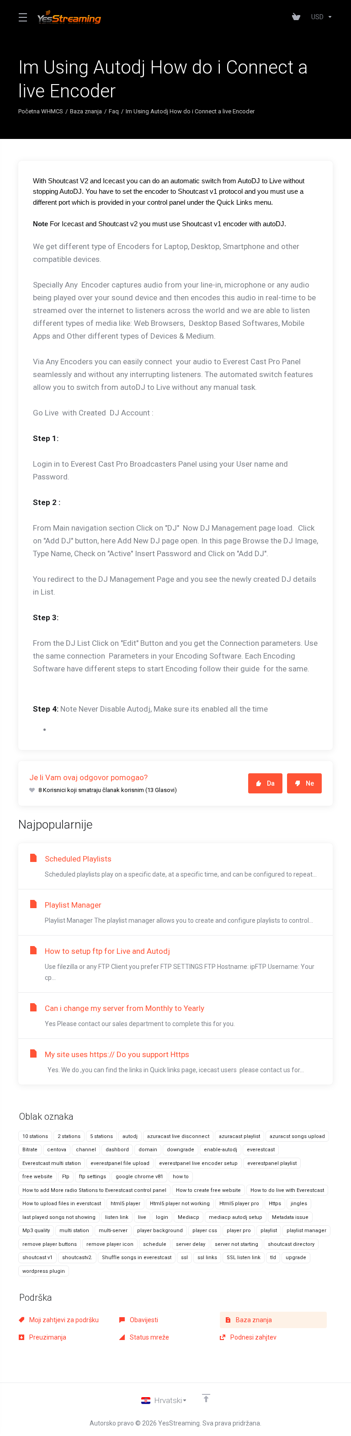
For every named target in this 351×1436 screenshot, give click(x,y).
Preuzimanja (47, 1337)
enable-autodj (220, 1150)
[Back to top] (206, 1398)
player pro (239, 1231)
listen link (116, 1217)
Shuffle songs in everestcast (136, 1257)
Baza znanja (86, 111)
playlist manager (306, 1231)
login (162, 1217)
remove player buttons (49, 1244)
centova (56, 1150)
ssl (184, 1257)
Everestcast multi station (51, 1163)
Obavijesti (143, 1320)
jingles (299, 1204)
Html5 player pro (239, 1204)
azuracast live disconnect (178, 1136)
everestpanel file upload (119, 1163)
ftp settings (92, 1177)
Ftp (65, 1177)
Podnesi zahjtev (253, 1337)
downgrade (180, 1150)
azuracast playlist (239, 1136)
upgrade (296, 1257)
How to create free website (208, 1190)
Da (271, 783)
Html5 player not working (180, 1204)
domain (147, 1150)
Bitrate (29, 1150)
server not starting (236, 1244)
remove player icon (109, 1244)
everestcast (261, 1150)
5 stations (101, 1136)
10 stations (35, 1136)
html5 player (125, 1204)
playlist (269, 1231)
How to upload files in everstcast (61, 1204)
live (142, 1217)
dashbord (117, 1150)
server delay (190, 1244)
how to (181, 1177)
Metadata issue (290, 1217)
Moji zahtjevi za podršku (63, 1320)
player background (160, 1231)
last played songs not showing (59, 1217)
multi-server (113, 1231)
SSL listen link (244, 1257)
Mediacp (188, 1217)
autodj (130, 1136)
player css (204, 1231)
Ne (310, 783)
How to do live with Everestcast (287, 1190)
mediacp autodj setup (235, 1217)
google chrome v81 (139, 1177)
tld (273, 1257)
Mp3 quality (36, 1231)
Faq (114, 111)
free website (37, 1177)
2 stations (69, 1136)
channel (86, 1150)
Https (275, 1204)
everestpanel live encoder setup (198, 1163)
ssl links (207, 1257)
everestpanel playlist (272, 1163)
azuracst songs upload (297, 1136)
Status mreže (148, 1337)
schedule (154, 1244)
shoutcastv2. (77, 1257)
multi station (74, 1231)
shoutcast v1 (37, 1257)
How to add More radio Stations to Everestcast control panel (94, 1190)
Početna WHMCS (40, 111)
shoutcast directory (291, 1244)
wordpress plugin (43, 1271)
